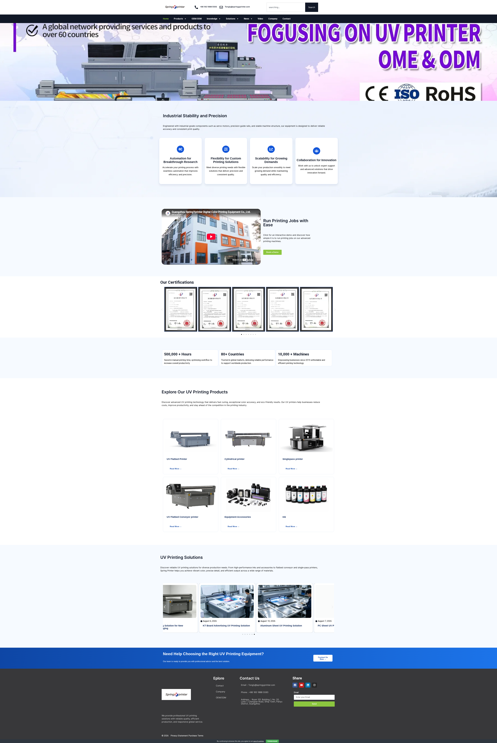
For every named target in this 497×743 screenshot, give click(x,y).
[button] (3, 62)
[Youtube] (301, 685)
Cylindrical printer (234, 459)
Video (260, 18)
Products (178, 18)
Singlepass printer (293, 459)
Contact (287, 18)
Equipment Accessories (238, 517)
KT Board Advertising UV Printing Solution (190, 625)
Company (272, 18)
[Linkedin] (307, 685)
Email (296, 692)
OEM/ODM (197, 18)
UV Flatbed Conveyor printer (182, 517)
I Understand (272, 741)
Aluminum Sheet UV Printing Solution (245, 625)
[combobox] (286, 7)
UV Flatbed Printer (177, 459)
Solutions (230, 18)
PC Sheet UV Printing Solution (298, 625)
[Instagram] (314, 685)
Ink (284, 517)
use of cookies (258, 741)
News (246, 18)
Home (166, 18)
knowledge (212, 18)
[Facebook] (295, 685)
